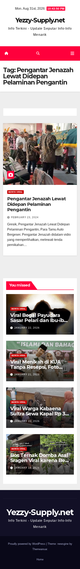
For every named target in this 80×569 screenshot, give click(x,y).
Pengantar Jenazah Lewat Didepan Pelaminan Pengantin (36, 204)
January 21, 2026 (27, 374)
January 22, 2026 (27, 327)
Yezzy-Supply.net (40, 20)
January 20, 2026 (27, 421)
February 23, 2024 (25, 217)
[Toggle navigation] (72, 53)
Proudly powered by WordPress (27, 543)
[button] (38, 53)
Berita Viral (15, 192)
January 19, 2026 (27, 467)
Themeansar (39, 549)
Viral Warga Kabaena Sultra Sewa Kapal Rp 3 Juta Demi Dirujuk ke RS (39, 414)
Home (40, 559)
